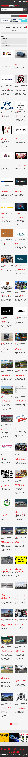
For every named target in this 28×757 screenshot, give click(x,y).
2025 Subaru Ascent (19, 64)
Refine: (2, 36)
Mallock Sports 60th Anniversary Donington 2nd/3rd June (6, 514)
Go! (25, 9)
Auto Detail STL (18, 191)
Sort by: (14, 30)
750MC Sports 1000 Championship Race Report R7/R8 (5, 376)
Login (19, 1)
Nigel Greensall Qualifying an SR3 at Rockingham (5, 485)
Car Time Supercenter (20, 217)
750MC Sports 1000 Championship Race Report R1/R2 (5, 430)
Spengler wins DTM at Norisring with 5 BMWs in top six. (21, 680)
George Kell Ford (5, 89)
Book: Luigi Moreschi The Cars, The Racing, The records (20, 486)
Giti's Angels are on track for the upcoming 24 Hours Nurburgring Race (20, 458)
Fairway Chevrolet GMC (20, 165)
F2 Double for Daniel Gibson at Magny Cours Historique (20, 652)
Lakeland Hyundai (5, 115)
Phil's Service (18, 89)
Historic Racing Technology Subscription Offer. (6, 652)
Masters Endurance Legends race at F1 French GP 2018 (7, 543)
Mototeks (3, 217)
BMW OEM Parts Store (6, 191)
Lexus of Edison (18, 115)
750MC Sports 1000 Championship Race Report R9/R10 (19, 348)
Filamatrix (3, 243)
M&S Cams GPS (4, 269)
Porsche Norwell (5, 295)
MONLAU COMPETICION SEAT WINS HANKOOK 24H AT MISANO (7, 624)
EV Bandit (17, 321)
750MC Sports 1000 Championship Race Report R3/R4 (5, 402)
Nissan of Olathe (19, 139)
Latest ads (15, 16)
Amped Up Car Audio (19, 295)
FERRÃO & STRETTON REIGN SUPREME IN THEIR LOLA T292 (7, 680)
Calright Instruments (20, 269)
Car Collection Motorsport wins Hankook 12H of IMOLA (7, 709)
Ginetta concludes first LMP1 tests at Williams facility (20, 709)
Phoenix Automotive (5, 139)
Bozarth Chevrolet (5, 165)
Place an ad (24, 16)
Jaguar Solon (4, 321)
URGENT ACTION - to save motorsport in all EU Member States (6, 597)
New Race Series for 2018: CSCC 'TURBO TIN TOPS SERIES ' (21, 597)
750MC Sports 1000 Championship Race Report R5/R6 (19, 376)
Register (25, 1)
